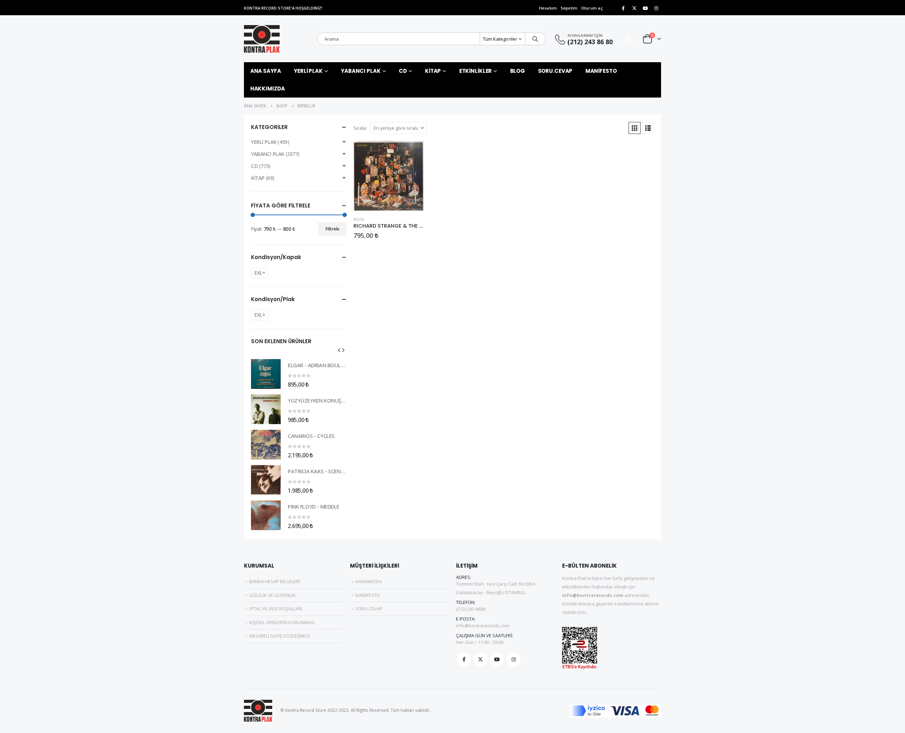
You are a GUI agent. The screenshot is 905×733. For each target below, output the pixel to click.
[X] (634, 8)
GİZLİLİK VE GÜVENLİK (272, 595)
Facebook (464, 659)
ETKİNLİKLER (475, 71)
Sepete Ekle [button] (411, 152)
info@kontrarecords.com (482, 625)
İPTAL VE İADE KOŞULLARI (275, 608)
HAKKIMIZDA (267, 88)
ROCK (359, 219)
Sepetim (569, 8)
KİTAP (433, 71)
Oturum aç (592, 8)
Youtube (497, 659)
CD (403, 71)
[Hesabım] (628, 39)
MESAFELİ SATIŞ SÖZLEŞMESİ (279, 636)
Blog (517, 71)
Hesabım (548, 8)
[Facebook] (623, 8)
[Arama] (535, 39)
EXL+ (259, 272)
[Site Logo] (262, 39)
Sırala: (360, 128)
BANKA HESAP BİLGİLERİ (274, 581)
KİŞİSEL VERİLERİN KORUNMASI (282, 622)
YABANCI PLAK (361, 71)
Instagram (514, 659)
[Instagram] (656, 8)
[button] (635, 128)
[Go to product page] (389, 176)
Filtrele (332, 229)
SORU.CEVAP (555, 71)
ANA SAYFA (265, 71)
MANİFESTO (601, 71)
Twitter (480, 659)
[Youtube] (645, 8)
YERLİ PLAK (308, 71)
